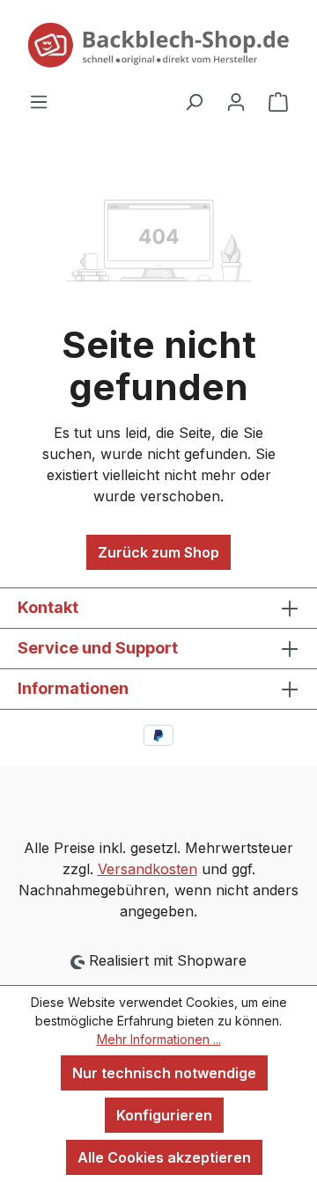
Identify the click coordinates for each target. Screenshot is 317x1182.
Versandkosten (147, 869)
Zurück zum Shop (158, 552)
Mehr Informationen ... (159, 1039)
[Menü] (39, 101)
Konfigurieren (164, 1115)
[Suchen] (194, 101)
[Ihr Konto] (236, 101)
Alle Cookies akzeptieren (164, 1157)
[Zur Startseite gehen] (158, 45)
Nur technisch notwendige (164, 1073)
